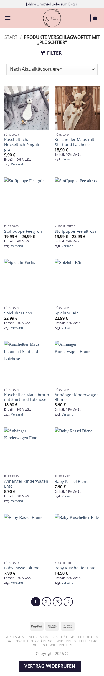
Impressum (14, 637)
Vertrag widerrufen (52, 645)
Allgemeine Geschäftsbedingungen (63, 637)
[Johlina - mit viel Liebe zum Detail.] (52, 18)
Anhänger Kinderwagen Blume (77, 397)
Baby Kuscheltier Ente (75, 567)
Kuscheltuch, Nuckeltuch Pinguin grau (22, 144)
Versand (17, 164)
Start (10, 37)
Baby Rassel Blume (21, 567)
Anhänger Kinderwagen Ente (26, 483)
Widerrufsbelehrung (77, 641)
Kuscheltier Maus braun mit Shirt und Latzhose (26, 397)
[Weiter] (68, 601)
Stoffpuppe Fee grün (23, 231)
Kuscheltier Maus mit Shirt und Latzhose (74, 142)
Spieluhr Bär (66, 313)
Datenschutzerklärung (29, 641)
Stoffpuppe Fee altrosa (76, 231)
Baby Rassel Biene (71, 481)
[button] (7, 18)
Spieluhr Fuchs (18, 313)
